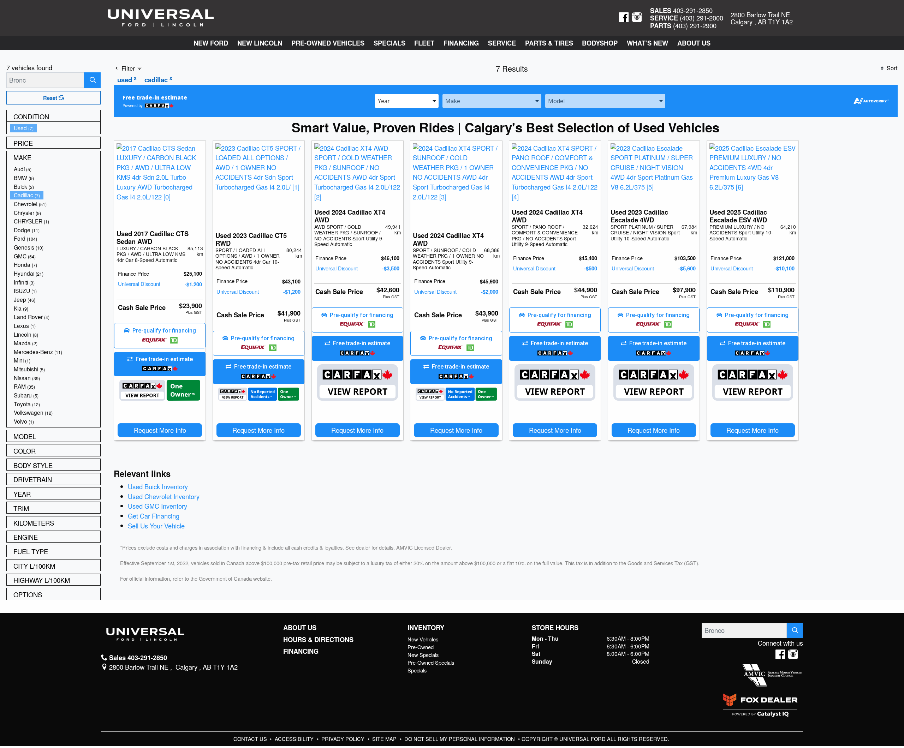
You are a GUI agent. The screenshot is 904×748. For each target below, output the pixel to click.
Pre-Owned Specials (431, 662)
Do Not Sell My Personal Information (460, 738)
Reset (51, 98)
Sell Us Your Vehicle (156, 525)
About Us (299, 627)
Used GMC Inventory (157, 505)
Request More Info (160, 430)
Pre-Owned (421, 647)
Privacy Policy (343, 738)
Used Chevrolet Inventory (164, 496)
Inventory (426, 627)
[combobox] (407, 100)
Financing (301, 651)
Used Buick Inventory (158, 486)
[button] (211, 43)
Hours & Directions (318, 639)
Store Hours (555, 627)
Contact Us (250, 738)
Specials (417, 670)
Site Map (385, 738)
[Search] (92, 80)
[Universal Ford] (161, 17)
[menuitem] (55, 128)
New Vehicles (423, 639)
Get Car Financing (153, 515)
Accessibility (295, 738)
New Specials (423, 654)
